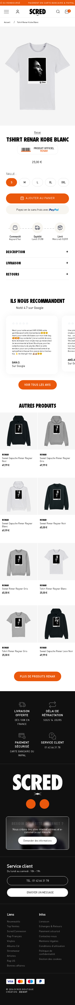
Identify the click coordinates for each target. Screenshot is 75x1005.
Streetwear (13, 950)
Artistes (11, 955)
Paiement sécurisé (49, 931)
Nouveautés (13, 921)
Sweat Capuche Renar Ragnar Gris (55, 457)
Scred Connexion (16, 931)
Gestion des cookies (50, 958)
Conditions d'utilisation (52, 946)
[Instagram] (31, 804)
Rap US (11, 960)
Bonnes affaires (16, 965)
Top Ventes (13, 926)
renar (37, 132)
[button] (58, 11)
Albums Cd (13, 946)
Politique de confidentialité (47, 952)
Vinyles (11, 941)
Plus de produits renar (37, 676)
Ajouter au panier (40, 198)
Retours (12, 274)
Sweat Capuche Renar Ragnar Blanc (17, 523)
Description (15, 252)
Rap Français (14, 936)
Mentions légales (48, 941)
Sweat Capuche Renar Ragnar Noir (17, 457)
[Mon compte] (18, 11)
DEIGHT (23, 992)
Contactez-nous (48, 936)
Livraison (13, 263)
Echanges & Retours (50, 926)
